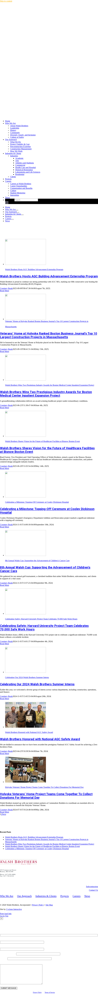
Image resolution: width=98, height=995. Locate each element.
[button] (92, 886)
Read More (4, 291)
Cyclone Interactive (14, 909)
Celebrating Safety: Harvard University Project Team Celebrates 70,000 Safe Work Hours (41, 619)
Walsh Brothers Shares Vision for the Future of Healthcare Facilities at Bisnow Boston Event (42, 441)
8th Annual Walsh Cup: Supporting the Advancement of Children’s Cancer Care (37, 560)
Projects (64, 896)
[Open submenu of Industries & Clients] (23, 214)
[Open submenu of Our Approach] (18, 212)
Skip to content (6, 1)
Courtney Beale (6, 288)
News (87, 896)
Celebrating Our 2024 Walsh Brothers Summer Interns (27, 677)
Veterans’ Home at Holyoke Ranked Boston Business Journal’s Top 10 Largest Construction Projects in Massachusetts (48, 335)
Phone (4, 958)
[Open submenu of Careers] (13, 219)
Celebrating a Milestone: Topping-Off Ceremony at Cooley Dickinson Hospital (37, 502)
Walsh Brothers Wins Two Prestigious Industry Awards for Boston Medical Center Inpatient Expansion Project (49, 385)
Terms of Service (50, 992)
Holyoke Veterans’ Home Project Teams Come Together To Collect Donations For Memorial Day (44, 787)
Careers (77, 896)
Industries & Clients (46, 896)
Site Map (49, 905)
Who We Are (6, 896)
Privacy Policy (38, 905)
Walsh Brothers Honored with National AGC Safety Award (29, 732)
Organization (8, 954)
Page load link (5, 914)
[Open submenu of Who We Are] (17, 210)
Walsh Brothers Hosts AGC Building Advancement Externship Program (34, 269)
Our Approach (24, 896)
